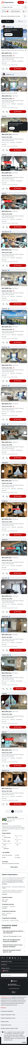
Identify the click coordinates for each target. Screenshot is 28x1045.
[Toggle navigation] (26, 2)
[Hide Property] (21, 79)
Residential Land (11, 882)
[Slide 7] (17, 284)
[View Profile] (14, 27)
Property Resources (6, 1025)
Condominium (19, 880)
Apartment (4, 881)
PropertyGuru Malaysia (7, 1011)
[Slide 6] (16, 207)
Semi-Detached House (12, 881)
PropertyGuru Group (6, 961)
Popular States (5, 1021)
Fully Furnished (5, 920)
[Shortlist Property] (25, 31)
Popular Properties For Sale (8, 1014)
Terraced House (11, 880)
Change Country (5, 968)
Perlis (3, 899)
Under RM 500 (5, 906)
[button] (5, 830)
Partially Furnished (14, 920)
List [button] (8, 21)
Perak (7, 899)
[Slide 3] (12, 207)
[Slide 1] (10, 207)
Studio (3, 913)
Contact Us (4, 964)
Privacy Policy (7, 1036)
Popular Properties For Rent (8, 1018)
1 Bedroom (8, 913)
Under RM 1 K (12, 906)
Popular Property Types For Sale (9, 1028)
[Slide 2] (11, 207)
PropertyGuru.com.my (6, 997)
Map (21, 21)
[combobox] (13, 7)
